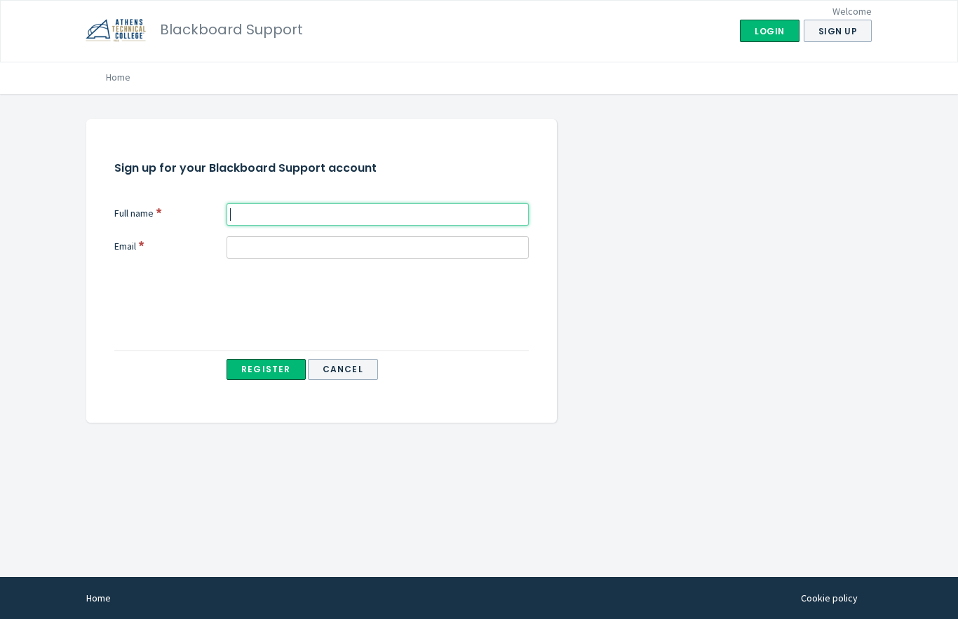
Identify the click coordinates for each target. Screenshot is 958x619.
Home (118, 77)
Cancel (343, 369)
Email (125, 246)
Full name (134, 213)
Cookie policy (829, 598)
